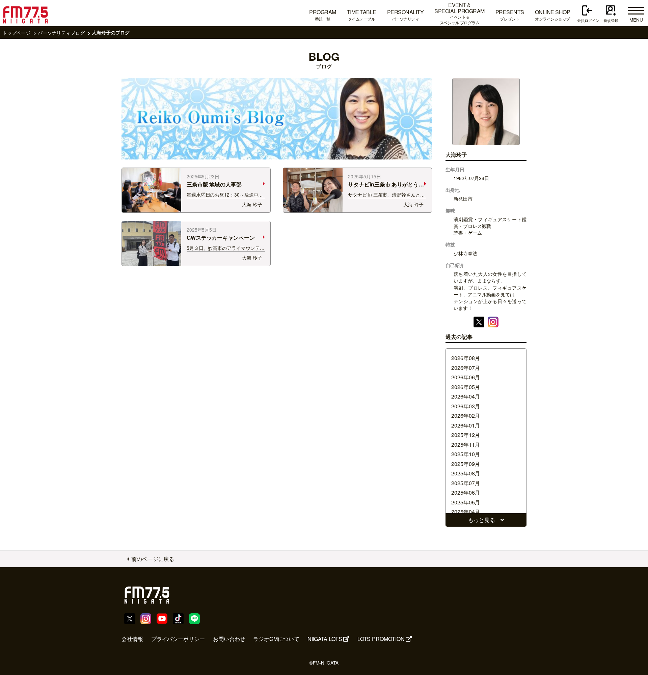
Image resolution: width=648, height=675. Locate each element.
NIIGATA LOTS (324, 639)
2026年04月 (465, 396)
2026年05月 (465, 387)
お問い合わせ (229, 639)
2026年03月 (465, 406)
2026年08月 (465, 358)
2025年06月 (465, 492)
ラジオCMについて (276, 639)
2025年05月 (465, 502)
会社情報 (132, 639)
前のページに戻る (152, 559)
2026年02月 (465, 415)
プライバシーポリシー (178, 639)
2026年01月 (465, 425)
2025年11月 (465, 444)
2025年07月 (465, 483)
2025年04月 (465, 512)
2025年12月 (465, 435)
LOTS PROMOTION (381, 639)
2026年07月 (465, 368)
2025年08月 (465, 473)
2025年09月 (465, 464)
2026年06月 (465, 377)
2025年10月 (465, 454)
